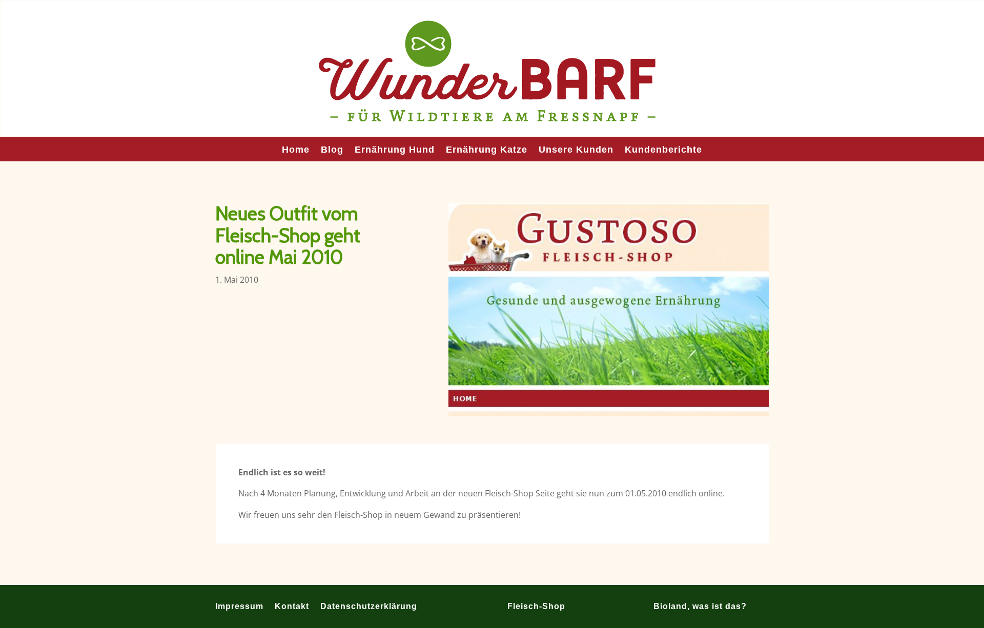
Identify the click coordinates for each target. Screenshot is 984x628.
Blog (332, 150)
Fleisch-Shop (536, 606)
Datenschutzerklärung (368, 606)
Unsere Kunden (576, 150)
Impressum (239, 606)
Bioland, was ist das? (700, 606)
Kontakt (292, 606)
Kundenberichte (663, 150)
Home (296, 150)
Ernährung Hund (395, 150)
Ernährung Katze (486, 150)
